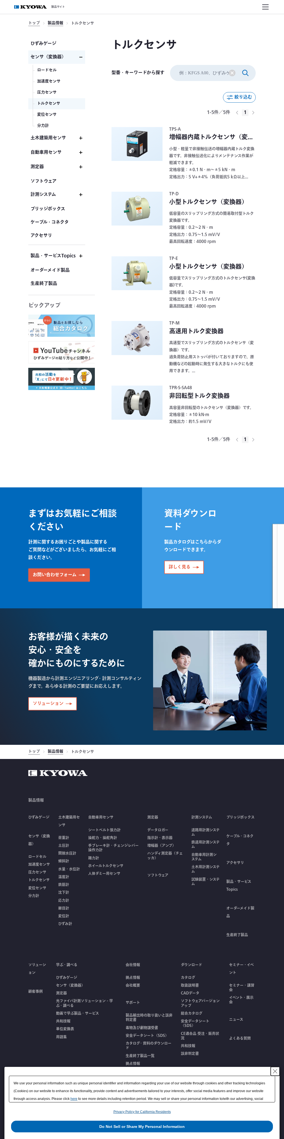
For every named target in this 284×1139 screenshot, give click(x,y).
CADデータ (190, 993)
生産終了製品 (237, 935)
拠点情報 (133, 977)
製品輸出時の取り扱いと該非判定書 (149, 1017)
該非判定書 (190, 1053)
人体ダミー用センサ (104, 873)
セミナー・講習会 (241, 987)
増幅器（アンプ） (161, 845)
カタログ (188, 977)
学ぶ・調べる (66, 965)
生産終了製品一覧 (140, 1056)
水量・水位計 (69, 869)
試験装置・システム (205, 881)
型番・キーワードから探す (137, 73)
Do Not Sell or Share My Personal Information (142, 1126)
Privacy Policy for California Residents (142, 1112)
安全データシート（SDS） (147, 1035)
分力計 (33, 896)
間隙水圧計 (67, 853)
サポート (133, 1002)
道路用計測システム (205, 832)
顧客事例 (35, 991)
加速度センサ (39, 864)
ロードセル (37, 856)
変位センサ (37, 888)
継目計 (63, 908)
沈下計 (63, 892)
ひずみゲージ (38, 817)
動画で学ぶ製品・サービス (77, 1013)
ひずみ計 (65, 924)
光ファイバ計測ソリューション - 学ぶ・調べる (84, 1003)
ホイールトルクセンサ (105, 866)
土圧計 (63, 845)
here (73, 1099)
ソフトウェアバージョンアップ (200, 1003)
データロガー (157, 830)
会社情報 (133, 965)
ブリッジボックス (240, 817)
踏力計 (93, 858)
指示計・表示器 (160, 838)
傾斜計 (63, 861)
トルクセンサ (39, 880)
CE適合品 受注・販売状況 (200, 1036)
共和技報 (63, 1021)
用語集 (61, 1037)
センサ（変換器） (70, 985)
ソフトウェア (157, 875)
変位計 (63, 916)
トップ (34, 23)
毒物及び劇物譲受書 (142, 1028)
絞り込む (243, 97)
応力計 (63, 900)
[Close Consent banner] (275, 1071)
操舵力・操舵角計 (102, 838)
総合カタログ (191, 1013)
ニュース (236, 1019)
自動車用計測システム (204, 857)
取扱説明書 (190, 985)
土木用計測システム (205, 869)
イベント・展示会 (241, 999)
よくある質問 (240, 1038)
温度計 (63, 877)
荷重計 (63, 838)
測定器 (61, 993)
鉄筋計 (63, 884)
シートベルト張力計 (104, 830)
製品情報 (55, 23)
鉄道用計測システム (205, 844)
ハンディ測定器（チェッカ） (165, 855)
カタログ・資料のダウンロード (148, 1045)
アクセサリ (235, 862)
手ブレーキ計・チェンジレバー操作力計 (113, 847)
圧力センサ (37, 872)
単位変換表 (65, 1029)
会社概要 (133, 985)
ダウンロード (191, 965)
